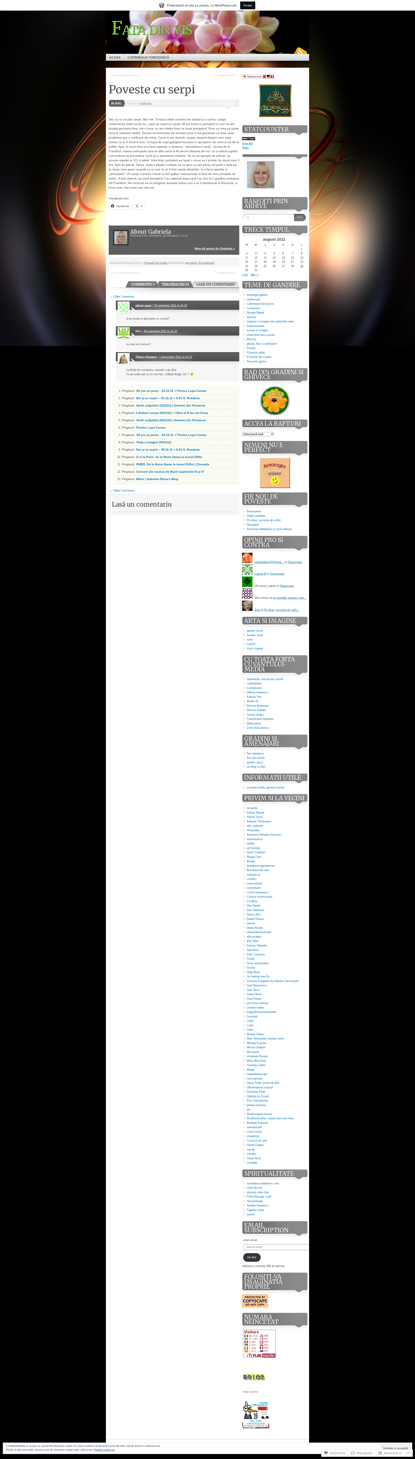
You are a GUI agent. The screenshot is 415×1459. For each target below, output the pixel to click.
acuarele (252, 808)
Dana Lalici (254, 914)
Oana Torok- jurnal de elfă (263, 1082)
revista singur (255, 714)
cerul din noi (254, 1187)
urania (250, 1214)
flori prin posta (256, 757)
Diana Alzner (255, 927)
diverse (251, 317)
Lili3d (250, 1020)
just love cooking (257, 1003)
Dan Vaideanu (255, 910)
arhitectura (253, 299)
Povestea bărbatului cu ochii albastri (269, 529)
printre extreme (256, 1105)
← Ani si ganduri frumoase (125, 75)
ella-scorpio (254, 936)
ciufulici (251, 879)
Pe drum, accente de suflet (264, 520)
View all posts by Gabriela (214, 248)
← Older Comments (122, 296)
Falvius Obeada (257, 945)
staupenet (253, 1136)
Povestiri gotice (256, 361)
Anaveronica (254, 839)
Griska (251, 967)
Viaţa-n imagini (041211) (153, 442)
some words (254, 1131)
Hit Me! (251, 1257)
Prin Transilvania (257, 1100)
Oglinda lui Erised (258, 1096)
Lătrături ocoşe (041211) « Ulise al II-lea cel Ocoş (172, 413)
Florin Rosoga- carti (259, 1196)
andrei (250, 843)
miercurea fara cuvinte (261, 334)
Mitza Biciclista (256, 1060)
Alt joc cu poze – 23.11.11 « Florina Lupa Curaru (171, 390)
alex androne (255, 825)
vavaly (251, 1149)
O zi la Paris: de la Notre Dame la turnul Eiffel (169, 457)
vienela (251, 1153)
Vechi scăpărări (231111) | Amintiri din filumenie (170, 405)
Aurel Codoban (256, 852)
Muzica (251, 339)
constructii (253, 308)
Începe (248, 5)
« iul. (245, 274)
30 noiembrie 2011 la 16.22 (160, 331)
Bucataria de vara (258, 870)
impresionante (255, 326)
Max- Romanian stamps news (265, 1038)
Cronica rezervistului (259, 896)
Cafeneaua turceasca (260, 303)
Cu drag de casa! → (226, 75)
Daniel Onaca (255, 919)
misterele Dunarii (257, 1056)
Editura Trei (254, 696)
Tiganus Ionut (255, 1210)
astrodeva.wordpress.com (263, 1183)
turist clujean (255, 648)
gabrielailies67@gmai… (269, 562)
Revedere (253, 524)
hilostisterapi (255, 1201)
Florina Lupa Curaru (151, 427)
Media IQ (252, 701)
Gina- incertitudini (258, 963)
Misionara (253, 1052)
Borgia (251, 861)
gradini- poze (255, 762)
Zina (257, 610)
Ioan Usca (253, 989)
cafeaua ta (253, 874)
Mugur (251, 1069)
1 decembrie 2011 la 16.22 (175, 357)
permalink (191, 262)
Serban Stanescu (257, 1205)
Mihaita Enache (256, 1043)
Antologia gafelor (257, 294)
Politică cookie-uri (104, 1449)
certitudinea (254, 683)
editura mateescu (257, 692)
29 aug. (116, 103)
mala (250, 1029)
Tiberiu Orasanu (146, 357)
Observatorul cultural (260, 1087)
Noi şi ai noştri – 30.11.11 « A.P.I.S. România (168, 449)
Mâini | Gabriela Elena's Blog (157, 479)
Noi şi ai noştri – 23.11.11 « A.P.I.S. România (168, 398)
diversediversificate (259, 932)
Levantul (252, 1016)
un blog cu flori (256, 766)
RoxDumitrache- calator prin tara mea (270, 1118)
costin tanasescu (257, 892)
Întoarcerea (254, 511)
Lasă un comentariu (215, 284)
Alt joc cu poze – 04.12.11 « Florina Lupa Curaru (171, 435)
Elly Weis (253, 941)
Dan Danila (253, 905)
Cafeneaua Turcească (148, 57)
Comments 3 (143, 284)
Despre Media (255, 312)
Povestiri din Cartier (155, 262)
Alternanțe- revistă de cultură (265, 679)
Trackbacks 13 (175, 284)
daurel (250, 923)
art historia (253, 848)
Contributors (254, 688)
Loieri (250, 1025)
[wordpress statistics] (248, 139)
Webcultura (254, 723)
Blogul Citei (254, 856)
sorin (250, 639)
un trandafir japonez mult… (290, 597)
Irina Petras (254, 998)
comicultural (254, 883)
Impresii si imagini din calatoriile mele (270, 321)
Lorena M (260, 573)
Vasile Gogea (255, 1145)
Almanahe (253, 830)
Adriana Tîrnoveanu (259, 821)
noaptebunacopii (257, 1074)
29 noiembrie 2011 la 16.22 (170, 305)
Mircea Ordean (256, 1047)
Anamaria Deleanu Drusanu (264, 834)
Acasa (115, 57)
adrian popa (143, 305)
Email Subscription (266, 1228)
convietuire (253, 887)
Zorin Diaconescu (258, 727)
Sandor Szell (255, 635)
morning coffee (256, 1065)
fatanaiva (252, 949)
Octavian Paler (256, 1091)
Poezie (251, 348)
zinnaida (252, 1162)
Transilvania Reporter (260, 719)
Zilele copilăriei (256, 515)
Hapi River (253, 972)
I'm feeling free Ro (258, 976)
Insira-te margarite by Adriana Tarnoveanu (273, 981)
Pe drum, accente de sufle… (282, 610)
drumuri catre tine (258, 1192)
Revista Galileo (256, 710)
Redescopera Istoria (259, 1114)
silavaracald (254, 1127)
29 (301, 266)
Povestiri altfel (256, 352)
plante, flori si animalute (262, 343)
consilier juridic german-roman (265, 787)
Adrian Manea (255, 812)
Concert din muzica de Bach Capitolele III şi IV (170, 471)
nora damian (254, 1078)
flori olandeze (255, 753)
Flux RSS (300, 52)
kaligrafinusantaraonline (261, 1012)
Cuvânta (252, 901)
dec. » (255, 274)
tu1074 (251, 644)
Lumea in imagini (257, 330)
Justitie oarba (255, 1007)
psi (249, 1109)
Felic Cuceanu (256, 954)
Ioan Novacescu (257, 985)
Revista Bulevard (257, 705)
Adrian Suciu (255, 816)
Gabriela (146, 103)
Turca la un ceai (257, 1140)
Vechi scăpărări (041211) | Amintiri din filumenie (171, 420)
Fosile (250, 958)
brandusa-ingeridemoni (261, 865)
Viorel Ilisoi (254, 1158)
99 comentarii (206, 262)
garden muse (255, 630)
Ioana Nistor (254, 994)
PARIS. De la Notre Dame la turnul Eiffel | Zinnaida (172, 464)
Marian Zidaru (255, 1034)
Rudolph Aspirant (257, 1122)
